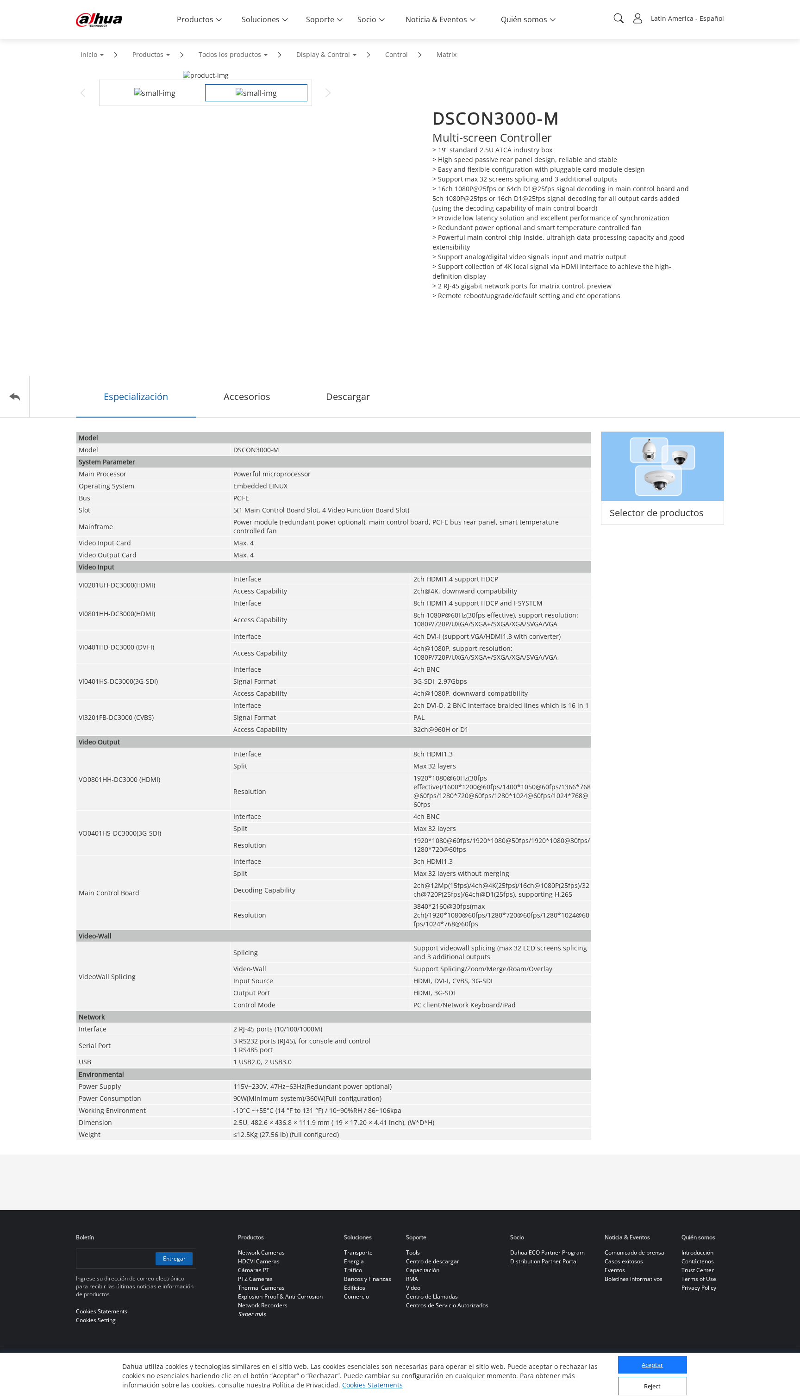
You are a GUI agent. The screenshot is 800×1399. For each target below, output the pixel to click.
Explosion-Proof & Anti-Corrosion (280, 1296)
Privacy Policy (698, 1288)
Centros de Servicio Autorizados (447, 1305)
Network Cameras (261, 1252)
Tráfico (353, 1270)
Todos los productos (230, 54)
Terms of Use (698, 1279)
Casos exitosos (624, 1261)
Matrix (446, 54)
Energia (354, 1261)
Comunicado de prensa (634, 1252)
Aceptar (652, 1365)
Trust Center (697, 1270)
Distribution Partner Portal (544, 1261)
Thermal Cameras (261, 1288)
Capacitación (422, 1270)
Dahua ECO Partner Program (547, 1252)
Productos (147, 54)
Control (396, 54)
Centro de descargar (432, 1261)
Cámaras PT (253, 1270)
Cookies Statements (372, 1384)
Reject (652, 1386)
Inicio (89, 54)
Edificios (354, 1288)
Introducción (697, 1252)
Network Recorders (263, 1305)
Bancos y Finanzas (367, 1279)
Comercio (356, 1296)
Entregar (174, 1258)
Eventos (615, 1270)
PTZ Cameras (255, 1279)
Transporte (358, 1252)
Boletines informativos (633, 1279)
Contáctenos (697, 1261)
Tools (413, 1252)
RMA (412, 1279)
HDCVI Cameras (259, 1261)
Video (413, 1288)
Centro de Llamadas (432, 1296)
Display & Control (323, 54)
